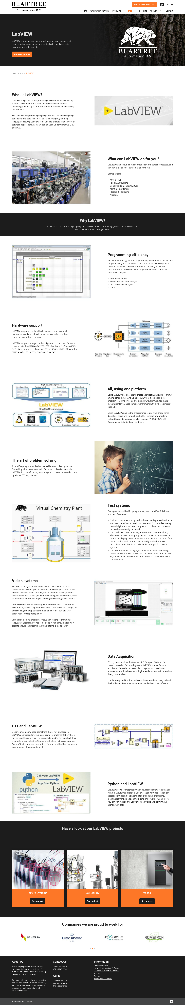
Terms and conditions (103, 978)
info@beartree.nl (60, 966)
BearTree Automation (29, 7)
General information (102, 965)
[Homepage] (85, 10)
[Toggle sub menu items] (123, 10)
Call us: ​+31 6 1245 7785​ (144, 4)
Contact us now (22, 54)
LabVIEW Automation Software (106, 968)
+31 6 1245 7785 (60, 969)
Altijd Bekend (27, 1001)
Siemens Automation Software (106, 971)
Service (97, 976)
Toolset (97, 973)
